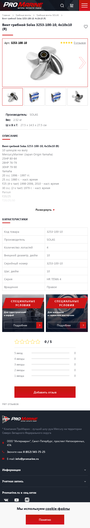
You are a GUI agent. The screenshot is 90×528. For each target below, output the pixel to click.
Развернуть (44, 209)
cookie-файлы (57, 508)
